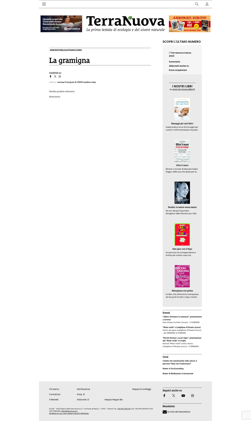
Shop (79, 394)
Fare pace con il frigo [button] (182, 249)
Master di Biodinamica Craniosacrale (178, 373)
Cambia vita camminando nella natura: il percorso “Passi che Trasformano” (180, 362)
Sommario (174, 61)
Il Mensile (53, 399)
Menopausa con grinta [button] (182, 290)
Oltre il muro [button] (182, 165)
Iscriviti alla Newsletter (178, 411)
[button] (44, 4)
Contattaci (54, 394)
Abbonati (81, 399)
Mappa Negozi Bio (114, 399)
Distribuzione (83, 389)
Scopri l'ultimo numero (182, 42)
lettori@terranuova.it (69, 411)
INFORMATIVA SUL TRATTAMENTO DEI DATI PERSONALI (69, 413)
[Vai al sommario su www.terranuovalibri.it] (182, 54)
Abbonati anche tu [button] (179, 65)
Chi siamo (54, 389)
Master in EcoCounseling (173, 368)
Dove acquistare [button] (178, 70)
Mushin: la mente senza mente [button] (182, 207)
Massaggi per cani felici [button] (182, 123)
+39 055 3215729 (123, 409)
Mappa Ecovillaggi (141, 389)
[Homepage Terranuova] (125, 24)
